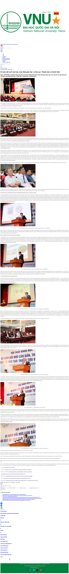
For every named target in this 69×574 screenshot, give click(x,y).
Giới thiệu (4, 56)
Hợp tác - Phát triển (4, 522)
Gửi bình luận (3, 489)
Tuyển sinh (2, 515)
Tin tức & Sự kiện (4, 69)
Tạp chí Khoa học (4, 545)
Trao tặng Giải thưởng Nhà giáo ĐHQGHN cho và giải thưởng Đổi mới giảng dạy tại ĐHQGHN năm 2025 (21, 497)
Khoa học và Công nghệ (5, 526)
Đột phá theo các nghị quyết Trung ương (9, 513)
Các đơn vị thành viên (6, 62)
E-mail (10, 44)
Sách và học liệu (4, 547)
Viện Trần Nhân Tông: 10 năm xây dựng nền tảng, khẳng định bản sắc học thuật (16, 500)
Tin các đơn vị (3, 534)
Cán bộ (4, 61)
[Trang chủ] (32, 43)
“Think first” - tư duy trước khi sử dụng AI (10, 496)
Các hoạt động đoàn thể (5, 554)
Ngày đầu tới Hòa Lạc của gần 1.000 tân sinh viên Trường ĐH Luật (14, 494)
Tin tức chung (10, 69)
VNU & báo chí (3, 550)
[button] (34, 504)
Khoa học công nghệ (6, 58)
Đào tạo (4, 57)
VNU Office (7, 44)
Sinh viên (4, 60)
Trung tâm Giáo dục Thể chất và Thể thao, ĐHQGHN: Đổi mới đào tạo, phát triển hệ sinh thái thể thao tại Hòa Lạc (22, 498)
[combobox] (1, 46)
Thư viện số (2, 44)
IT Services (13, 44)
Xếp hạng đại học (4, 552)
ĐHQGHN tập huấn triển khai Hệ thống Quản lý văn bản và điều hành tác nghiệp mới (17, 495)
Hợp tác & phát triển (6, 59)
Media (1, 530)
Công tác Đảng (3, 536)
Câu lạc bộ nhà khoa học (6, 543)
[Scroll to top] (1, 557)
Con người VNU (4, 541)
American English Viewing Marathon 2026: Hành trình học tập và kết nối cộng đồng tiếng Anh (19, 499)
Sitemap (16, 44)
